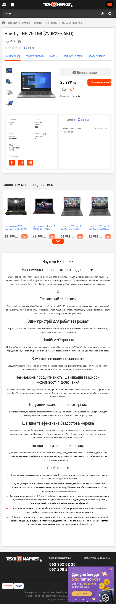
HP (46, 22)
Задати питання (96, 56)
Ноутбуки (37, 22)
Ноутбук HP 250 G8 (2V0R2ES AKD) (66, 22)
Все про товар (13, 56)
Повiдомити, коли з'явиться (101, 82)
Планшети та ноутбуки (19, 22)
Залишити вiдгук (72, 56)
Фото (53, 56)
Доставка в (72, 119)
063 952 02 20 (62, 564)
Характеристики (35, 56)
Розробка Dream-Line (58, 599)
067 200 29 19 (62, 569)
